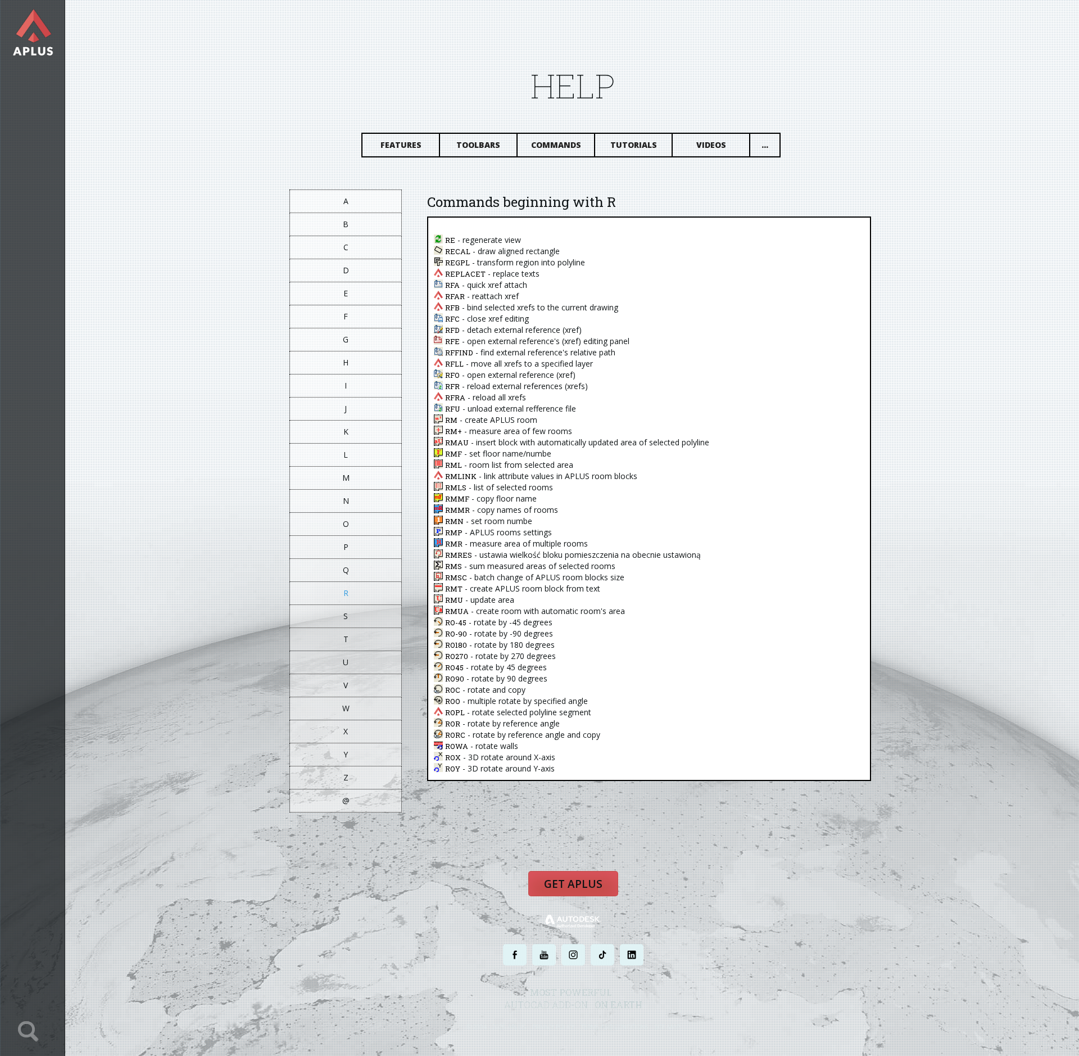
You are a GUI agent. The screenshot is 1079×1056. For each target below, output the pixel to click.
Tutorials (633, 144)
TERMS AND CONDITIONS (614, 1026)
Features (400, 144)
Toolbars (478, 144)
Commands (556, 144)
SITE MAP (667, 1026)
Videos (711, 144)
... (764, 144)
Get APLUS (573, 884)
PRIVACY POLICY (553, 1026)
